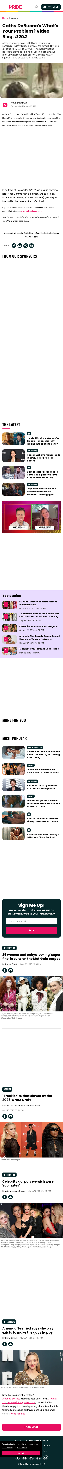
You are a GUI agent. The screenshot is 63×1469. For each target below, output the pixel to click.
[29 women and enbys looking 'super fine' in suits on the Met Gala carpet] (31, 993)
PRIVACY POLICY (42, 1445)
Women (15, 18)
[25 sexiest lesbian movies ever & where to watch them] (13, 769)
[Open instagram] (38, 1457)
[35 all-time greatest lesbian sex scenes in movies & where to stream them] (13, 801)
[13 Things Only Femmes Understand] (9, 650)
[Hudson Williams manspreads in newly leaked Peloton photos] (13, 455)
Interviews (9, 1322)
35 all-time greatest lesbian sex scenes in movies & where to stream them (43, 803)
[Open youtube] (45, 1457)
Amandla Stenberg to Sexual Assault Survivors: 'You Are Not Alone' (39, 637)
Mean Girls (29, 1402)
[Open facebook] (17, 1457)
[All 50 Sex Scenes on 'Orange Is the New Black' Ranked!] (13, 833)
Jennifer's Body (15, 1402)
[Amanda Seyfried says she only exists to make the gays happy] (31, 1367)
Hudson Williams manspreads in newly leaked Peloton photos (43, 457)
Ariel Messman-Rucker (15, 1105)
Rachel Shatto (11, 964)
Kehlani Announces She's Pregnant (39, 626)
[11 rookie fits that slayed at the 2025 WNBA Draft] (31, 1139)
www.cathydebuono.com (31, 211)
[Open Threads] (31, 1457)
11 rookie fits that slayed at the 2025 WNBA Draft (27, 1098)
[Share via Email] (19, 245)
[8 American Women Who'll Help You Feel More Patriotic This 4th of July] (9, 617)
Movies (30, 765)
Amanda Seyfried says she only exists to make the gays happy (28, 1330)
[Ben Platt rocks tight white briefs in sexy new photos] (13, 784)
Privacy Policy (7, 1448)
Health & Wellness (35, 747)
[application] (31, 517)
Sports (7, 1089)
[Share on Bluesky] (31, 245)
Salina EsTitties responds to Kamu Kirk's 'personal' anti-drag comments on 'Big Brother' (42, 476)
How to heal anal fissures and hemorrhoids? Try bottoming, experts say (43, 754)
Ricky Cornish (11, 1338)
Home (5, 18)
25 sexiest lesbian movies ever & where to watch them (43, 771)
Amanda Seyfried (11, 1398)
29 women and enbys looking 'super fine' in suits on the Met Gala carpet (31, 956)
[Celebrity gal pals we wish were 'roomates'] (31, 1220)
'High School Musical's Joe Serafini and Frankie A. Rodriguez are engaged (41, 491)
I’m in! (31, 930)
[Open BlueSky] (24, 1457)
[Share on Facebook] (14, 245)
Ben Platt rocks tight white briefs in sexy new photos (42, 787)
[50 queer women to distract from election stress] (9, 605)
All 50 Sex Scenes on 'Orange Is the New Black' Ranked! (43, 836)
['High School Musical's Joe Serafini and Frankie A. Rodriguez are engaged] (13, 489)
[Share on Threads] (25, 245)
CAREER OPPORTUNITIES (38, 1440)
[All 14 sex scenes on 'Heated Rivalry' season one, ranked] (13, 817)
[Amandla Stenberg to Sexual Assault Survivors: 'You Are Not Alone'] (9, 639)
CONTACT (19, 1440)
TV (29, 433)
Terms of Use (22, 1448)
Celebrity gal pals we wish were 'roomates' (27, 1183)
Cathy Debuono (20, 102)
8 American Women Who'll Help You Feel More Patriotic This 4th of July (39, 615)
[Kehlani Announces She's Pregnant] (9, 628)
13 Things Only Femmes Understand (39, 648)
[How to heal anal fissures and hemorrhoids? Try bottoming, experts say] (13, 752)
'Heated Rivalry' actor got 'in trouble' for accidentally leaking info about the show (43, 441)
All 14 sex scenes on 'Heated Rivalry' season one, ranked (42, 820)
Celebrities (32, 450)
